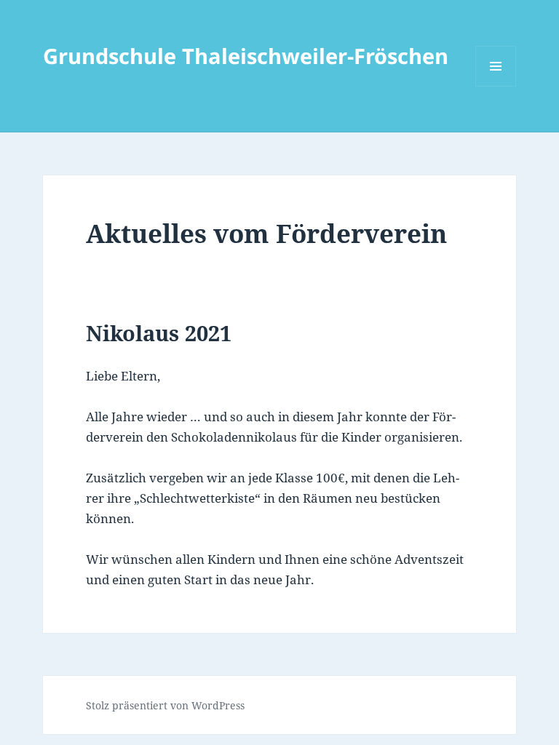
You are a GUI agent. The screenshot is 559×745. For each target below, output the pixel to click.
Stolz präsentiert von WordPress (165, 705)
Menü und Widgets (496, 86)
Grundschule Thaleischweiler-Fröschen (245, 55)
